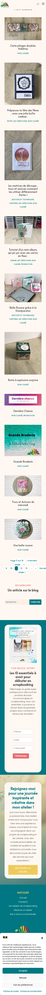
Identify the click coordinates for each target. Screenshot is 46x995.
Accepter (23, 970)
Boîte (10, 121)
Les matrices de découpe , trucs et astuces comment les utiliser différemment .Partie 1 (23, 190)
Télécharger (21, 756)
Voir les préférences (23, 985)
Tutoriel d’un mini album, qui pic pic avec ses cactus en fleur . (23, 253)
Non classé (23, 53)
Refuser (23, 977)
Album (13, 260)
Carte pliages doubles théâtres (23, 47)
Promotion (26, 264)
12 (21, 568)
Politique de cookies (11, 991)
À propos (23, 901)
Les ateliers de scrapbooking (23, 905)
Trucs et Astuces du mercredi (23, 503)
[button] (42, 938)
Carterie (13, 203)
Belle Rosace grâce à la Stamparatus (23, 309)
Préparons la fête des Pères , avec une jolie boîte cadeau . (23, 113)
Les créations (20, 121)
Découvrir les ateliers (23, 870)
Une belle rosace (23, 545)
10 (11, 568)
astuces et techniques (23, 199)
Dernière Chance (23, 411)
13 (26, 568)
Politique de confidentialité (31, 991)
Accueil (23, 897)
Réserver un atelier (23, 910)
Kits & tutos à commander (23, 914)
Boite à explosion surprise (23, 380)
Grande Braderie (23, 461)
